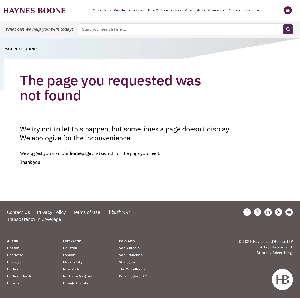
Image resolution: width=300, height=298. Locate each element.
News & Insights (188, 10)
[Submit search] (288, 29)
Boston (13, 248)
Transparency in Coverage (34, 219)
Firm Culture (158, 10)
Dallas (12, 269)
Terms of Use (86, 212)
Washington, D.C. (133, 276)
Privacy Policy (51, 212)
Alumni (234, 10)
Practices (136, 10)
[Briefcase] (287, 10)
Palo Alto (127, 241)
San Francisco (131, 255)
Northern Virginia (77, 276)
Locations (252, 10)
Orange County (75, 283)
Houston (70, 248)
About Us (99, 10)
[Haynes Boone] (35, 10)
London (69, 255)
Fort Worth (72, 241)
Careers (214, 10)
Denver (13, 283)
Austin (12, 241)
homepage (80, 153)
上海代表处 (119, 212)
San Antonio (129, 248)
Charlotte (15, 255)
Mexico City (72, 262)
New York (71, 269)
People (119, 10)
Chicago (14, 262)
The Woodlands (132, 269)
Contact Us (18, 212)
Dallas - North (19, 276)
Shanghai (127, 262)
